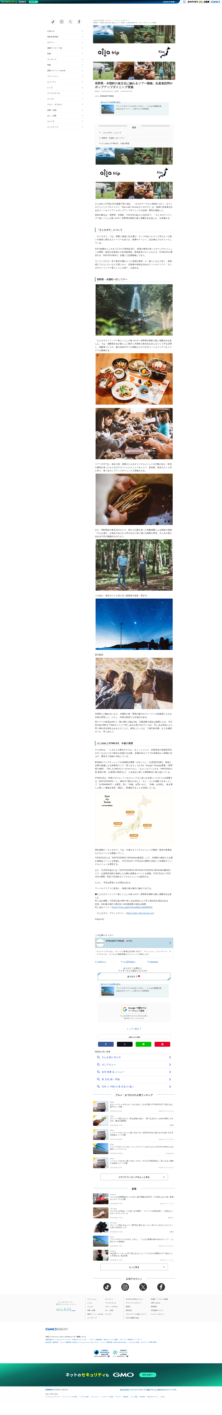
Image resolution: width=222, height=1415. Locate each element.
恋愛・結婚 (51, 110)
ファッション (52, 76)
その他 (162, 1396)
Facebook (154, 962)
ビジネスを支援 (83, 1396)
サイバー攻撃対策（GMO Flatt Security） (114, 1342)
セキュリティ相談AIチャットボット (130, 1339)
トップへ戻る (133, 1028)
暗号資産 (142, 1396)
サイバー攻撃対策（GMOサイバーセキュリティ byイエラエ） (79, 1342)
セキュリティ (95, 1396)
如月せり (171, 1218)
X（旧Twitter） (129, 962)
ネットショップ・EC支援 (69, 1396)
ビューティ (51, 82)
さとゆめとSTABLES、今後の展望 (115, 143)
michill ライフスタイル (166, 1111)
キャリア (51, 121)
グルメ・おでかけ (54, 104)
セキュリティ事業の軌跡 (148, 1342)
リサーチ (118, 1396)
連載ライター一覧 (54, 48)
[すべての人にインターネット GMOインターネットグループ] (204, 2)
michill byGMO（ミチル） (102, 20)
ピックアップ (52, 127)
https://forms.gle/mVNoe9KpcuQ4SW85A (132, 907)
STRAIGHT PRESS (107, 96)
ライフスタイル (53, 93)
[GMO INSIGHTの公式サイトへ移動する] (56, 1329)
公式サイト (101, 962)
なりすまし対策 (134, 1342)
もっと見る (134, 1267)
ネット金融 (134, 1396)
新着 (49, 53)
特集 (49, 65)
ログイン (51, 42)
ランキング (51, 59)
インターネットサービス (52, 1396)
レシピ (50, 87)
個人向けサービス (152, 1396)
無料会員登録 (52, 37)
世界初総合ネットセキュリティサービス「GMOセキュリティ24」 (66, 1339)
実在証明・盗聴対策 (51, 1342)
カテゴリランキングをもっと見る (134, 1177)
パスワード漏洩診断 (95, 1339)
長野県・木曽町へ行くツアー (113, 138)
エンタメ (51, 99)
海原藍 (171, 1125)
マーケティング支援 (107, 1396)
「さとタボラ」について (111, 132)
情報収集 (125, 1396)
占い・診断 (51, 116)
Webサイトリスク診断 (111, 1339)
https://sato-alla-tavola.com (140, 913)
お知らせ (51, 31)
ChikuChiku (170, 1153)
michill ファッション (167, 1203)
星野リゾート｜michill (56, 70)
